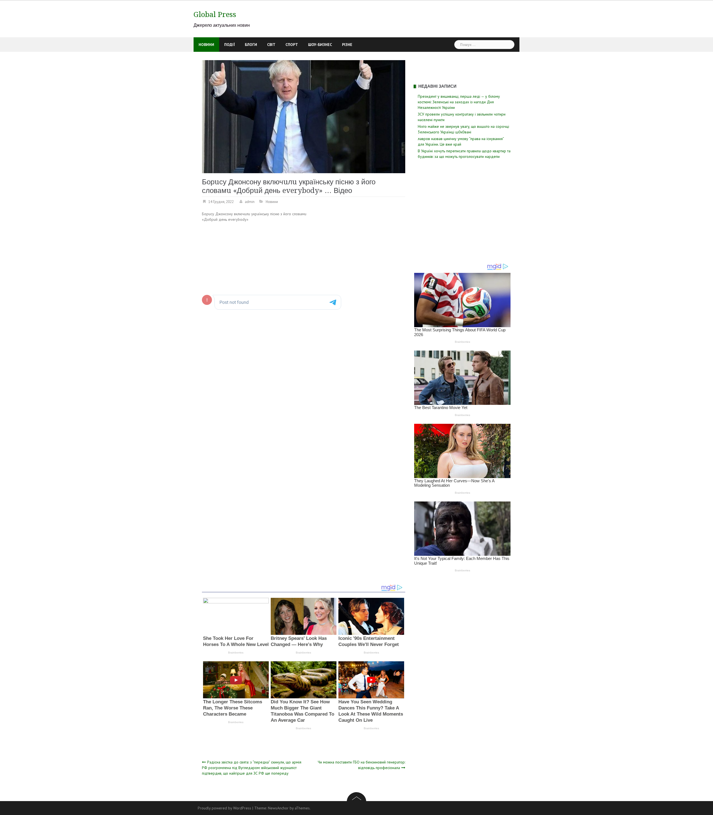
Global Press (215, 14)
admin (250, 201)
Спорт (291, 44)
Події (229, 44)
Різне (347, 44)
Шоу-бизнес (320, 44)
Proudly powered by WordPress (224, 808)
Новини (206, 44)
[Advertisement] (358, 252)
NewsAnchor (278, 808)
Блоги (251, 44)
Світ (271, 44)
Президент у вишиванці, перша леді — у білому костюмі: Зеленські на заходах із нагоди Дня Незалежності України (459, 102)
